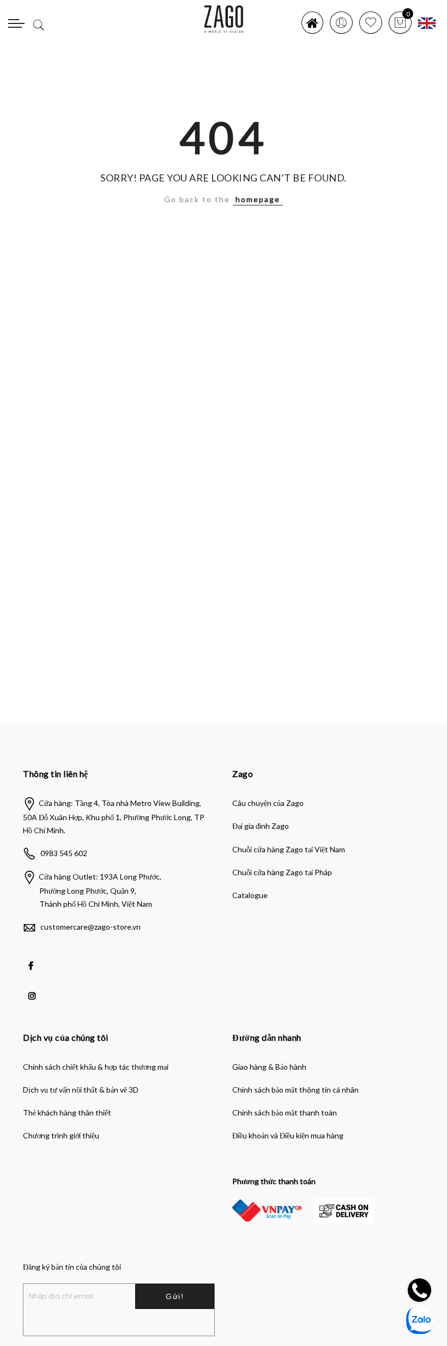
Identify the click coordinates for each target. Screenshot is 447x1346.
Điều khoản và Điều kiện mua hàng (287, 1135)
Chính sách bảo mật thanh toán (284, 1112)
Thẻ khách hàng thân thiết (67, 1112)
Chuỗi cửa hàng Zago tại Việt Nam (288, 849)
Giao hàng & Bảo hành (269, 1066)
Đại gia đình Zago (260, 825)
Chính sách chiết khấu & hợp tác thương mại (95, 1066)
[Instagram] (33, 988)
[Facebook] (32, 958)
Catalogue (250, 895)
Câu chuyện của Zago (268, 803)
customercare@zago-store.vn (90, 926)
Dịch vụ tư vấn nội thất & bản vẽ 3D (80, 1089)
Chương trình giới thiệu (61, 1135)
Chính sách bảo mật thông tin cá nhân (295, 1089)
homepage (257, 199)
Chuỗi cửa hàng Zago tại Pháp (282, 872)
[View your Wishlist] (370, 22)
